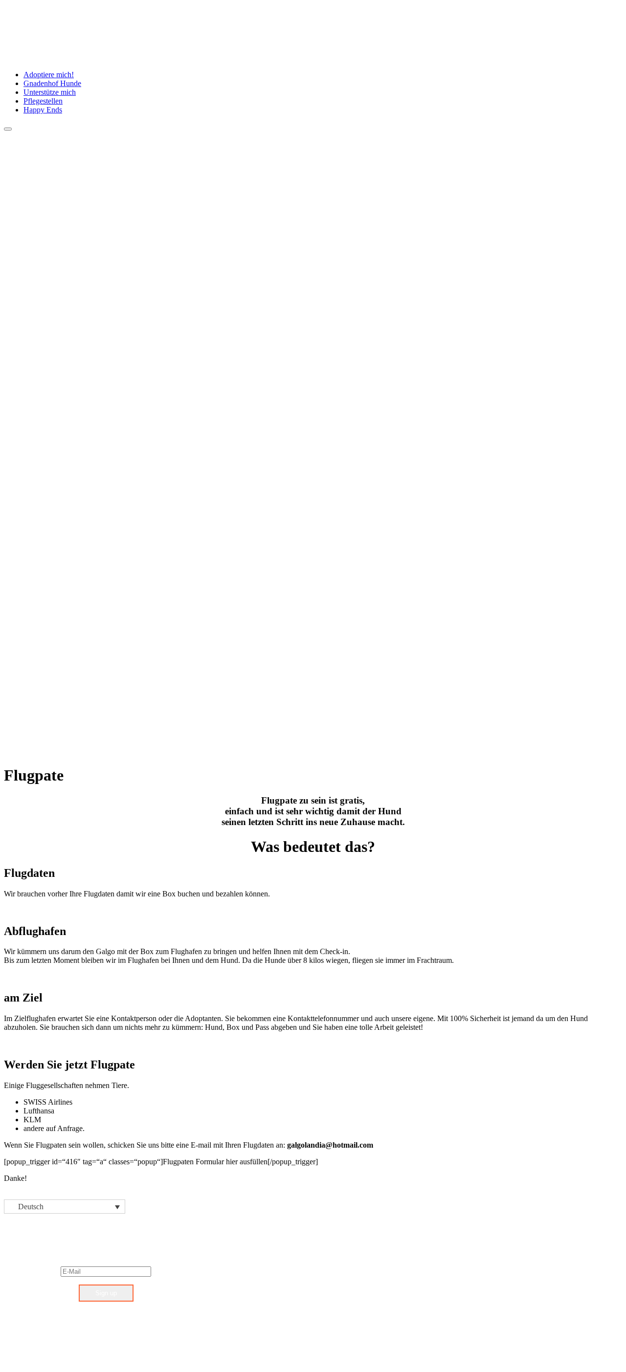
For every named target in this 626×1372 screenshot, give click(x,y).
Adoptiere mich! (48, 74)
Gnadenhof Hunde (52, 83)
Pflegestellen (43, 101)
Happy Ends (42, 110)
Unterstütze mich (49, 92)
